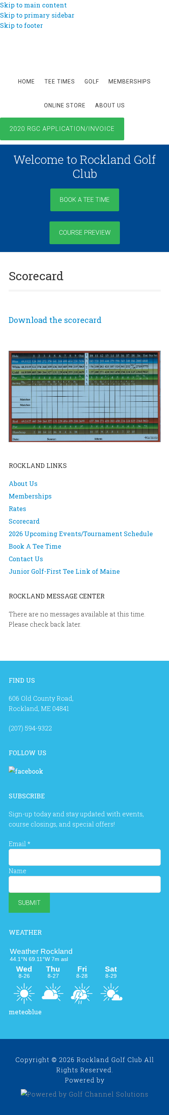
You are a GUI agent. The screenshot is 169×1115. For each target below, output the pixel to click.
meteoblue (25, 1012)
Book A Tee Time (85, 199)
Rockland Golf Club (84, 48)
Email (19, 843)
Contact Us (26, 559)
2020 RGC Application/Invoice (62, 128)
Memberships (30, 496)
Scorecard (24, 521)
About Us (23, 483)
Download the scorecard (55, 320)
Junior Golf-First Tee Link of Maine (64, 571)
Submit (29, 903)
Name (17, 871)
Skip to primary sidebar (37, 15)
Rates (17, 508)
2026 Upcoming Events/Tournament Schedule (81, 533)
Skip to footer (21, 25)
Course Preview (84, 232)
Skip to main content (33, 5)
